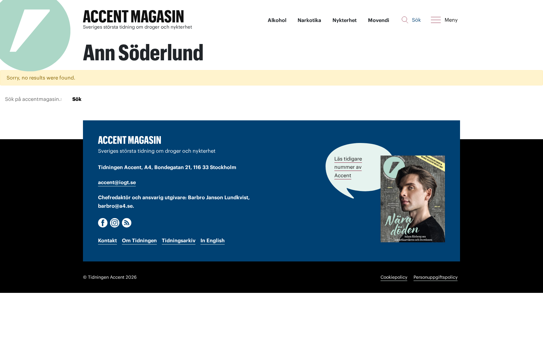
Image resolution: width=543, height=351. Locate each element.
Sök (76, 99)
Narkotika (309, 20)
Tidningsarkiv (178, 240)
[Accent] (129, 139)
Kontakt (107, 240)
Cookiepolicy (394, 277)
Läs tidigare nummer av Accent (348, 166)
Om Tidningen (139, 240)
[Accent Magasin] (133, 16)
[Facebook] (102, 223)
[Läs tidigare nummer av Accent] (413, 199)
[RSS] (126, 223)
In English (212, 240)
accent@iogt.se (117, 182)
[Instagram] (114, 223)
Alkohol (277, 20)
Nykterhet (344, 20)
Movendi (378, 20)
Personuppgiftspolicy (436, 277)
